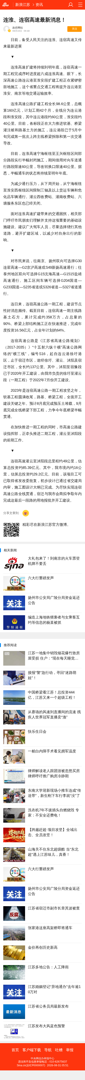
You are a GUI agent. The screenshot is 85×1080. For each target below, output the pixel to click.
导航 (48, 1050)
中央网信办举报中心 (42, 1058)
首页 (15, 1050)
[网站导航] (80, 4)
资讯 (39, 5)
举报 (69, 1050)
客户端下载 (31, 1050)
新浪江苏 (22, 5)
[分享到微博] (25, 513)
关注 (74, 28)
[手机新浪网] (6, 5)
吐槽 (59, 1050)
